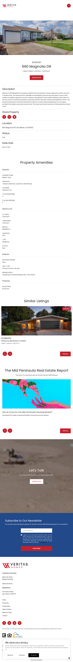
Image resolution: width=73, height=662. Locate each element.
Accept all (34, 655)
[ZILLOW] (14, 623)
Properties (5, 603)
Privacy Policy (43, 542)
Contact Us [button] (36, 481)
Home (4, 600)
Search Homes (6, 609)
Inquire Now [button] (36, 77)
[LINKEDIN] (9, 623)
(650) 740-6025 (7, 577)
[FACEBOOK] (4, 623)
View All (65, 354)
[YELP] (19, 623)
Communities (6, 606)
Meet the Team (7, 612)
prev (5, 354)
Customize (22, 655)
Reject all (10, 655)
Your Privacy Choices (36, 659)
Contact (4, 615)
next (10, 354)
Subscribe (36, 548)
